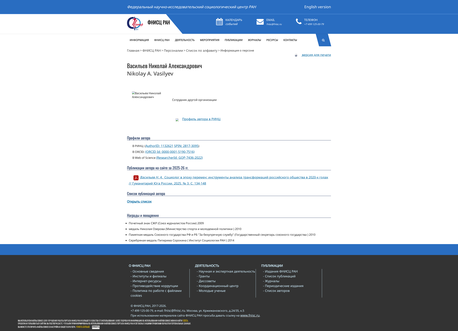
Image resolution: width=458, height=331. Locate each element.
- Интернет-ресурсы (146, 281)
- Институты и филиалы (148, 276)
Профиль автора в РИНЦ (201, 119)
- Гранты (203, 276)
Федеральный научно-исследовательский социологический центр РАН (191, 6)
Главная (133, 50)
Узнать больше (83, 327)
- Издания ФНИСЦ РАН (280, 271)
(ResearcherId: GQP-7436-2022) (179, 157)
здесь (185, 321)
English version (317, 6)
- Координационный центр (217, 286)
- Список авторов (276, 290)
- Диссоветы (206, 281)
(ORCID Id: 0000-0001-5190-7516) (169, 151)
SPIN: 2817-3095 (186, 146)
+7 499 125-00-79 (314, 24)
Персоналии (173, 50)
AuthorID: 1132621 (159, 146)
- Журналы (271, 281)
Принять (95, 327)
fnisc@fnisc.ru (274, 24)
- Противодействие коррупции (154, 286)
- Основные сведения (147, 271)
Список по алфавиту (201, 50)
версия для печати (316, 55)
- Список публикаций (279, 276)
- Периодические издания (283, 286)
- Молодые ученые (211, 290)
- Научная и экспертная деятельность (226, 271)
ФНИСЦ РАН (151, 50)
